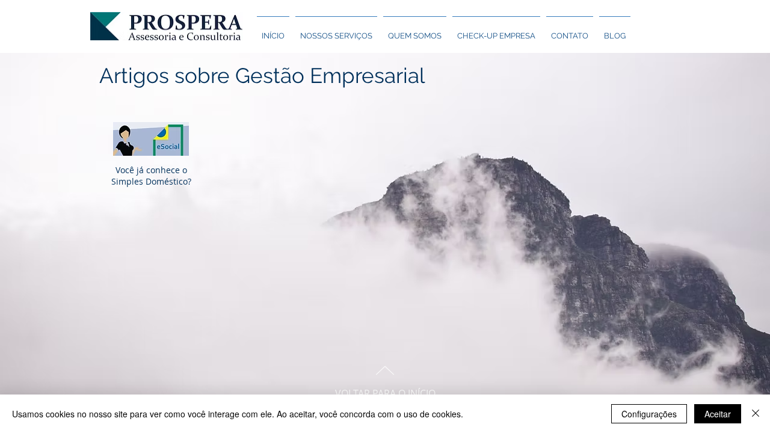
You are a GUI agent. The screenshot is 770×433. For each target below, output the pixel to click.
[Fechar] (755, 413)
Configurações (649, 414)
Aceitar (717, 414)
